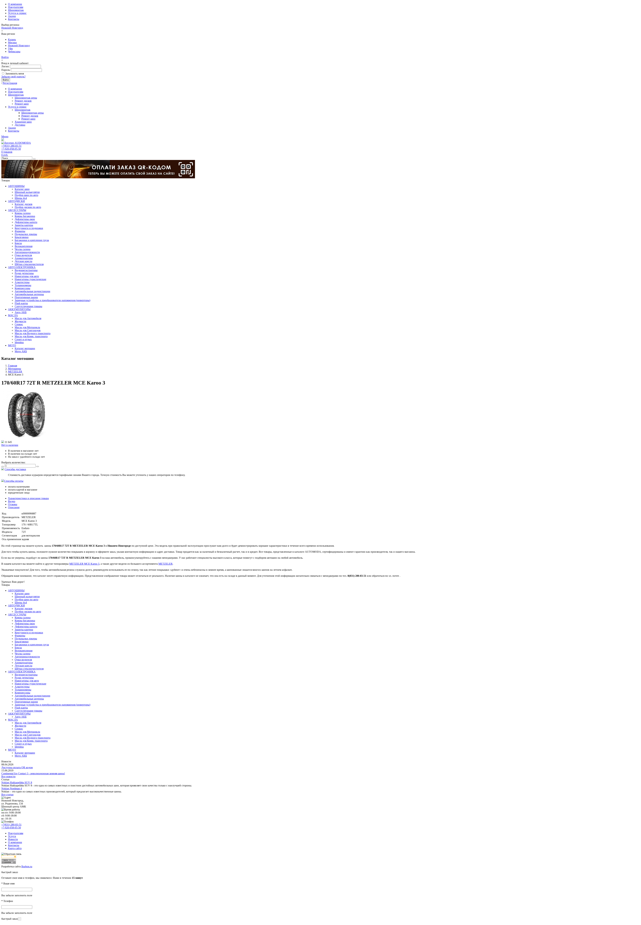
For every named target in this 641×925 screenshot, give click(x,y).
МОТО (12, 345)
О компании (15, 4)
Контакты (13, 19)
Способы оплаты (13, 481)
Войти (5, 57)
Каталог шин (22, 189)
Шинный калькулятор (27, 192)
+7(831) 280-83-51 (11, 145)
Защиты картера (24, 225)
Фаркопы (20, 231)
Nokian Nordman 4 (11, 788)
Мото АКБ (21, 351)
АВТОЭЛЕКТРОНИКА (22, 267)
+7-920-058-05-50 (11, 148)
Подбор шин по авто (26, 195)
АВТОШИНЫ (16, 186)
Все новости (8, 776)
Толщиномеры (23, 285)
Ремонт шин (22, 103)
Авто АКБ (21, 312)
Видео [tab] (11, 501)
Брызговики (22, 237)
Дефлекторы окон (25, 219)
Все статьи (7, 794)
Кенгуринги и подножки (29, 228)
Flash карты (21, 303)
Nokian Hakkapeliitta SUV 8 (16, 782)
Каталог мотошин (25, 348)
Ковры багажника (25, 216)
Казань (12, 39)
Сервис (19, 324)
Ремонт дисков (23, 100)
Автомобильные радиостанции (32, 291)
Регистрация (10, 83)
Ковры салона (23, 213)
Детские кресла (23, 261)
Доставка (20, 124)
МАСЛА (13, 315)
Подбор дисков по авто (28, 207)
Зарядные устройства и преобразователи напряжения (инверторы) (52, 300)
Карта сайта (15, 848)
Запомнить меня (14, 73)
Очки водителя (23, 255)
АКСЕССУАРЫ (17, 210)
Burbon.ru (26, 866)
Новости (13, 839)
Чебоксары (14, 51)
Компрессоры (22, 288)
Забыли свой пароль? (13, 76)
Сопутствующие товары (28, 306)
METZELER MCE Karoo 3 (84, 563)
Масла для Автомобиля (28, 318)
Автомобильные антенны (29, 294)
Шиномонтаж (16, 10)
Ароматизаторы (24, 258)
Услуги (12, 836)
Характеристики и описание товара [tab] (28, 498)
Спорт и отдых (23, 339)
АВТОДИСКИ (16, 201)
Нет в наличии (9, 445)
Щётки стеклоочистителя (29, 264)
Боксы (18, 243)
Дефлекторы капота (26, 222)
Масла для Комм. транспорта (31, 336)
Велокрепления (23, 246)
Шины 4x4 (21, 198)
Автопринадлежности (27, 252)
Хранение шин (23, 121)
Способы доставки (15, 469)
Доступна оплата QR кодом (17, 767)
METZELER (165, 563)
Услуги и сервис (17, 13)
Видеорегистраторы (26, 270)
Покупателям (15, 7)
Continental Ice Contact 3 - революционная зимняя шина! (33, 773)
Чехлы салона (22, 249)
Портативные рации (26, 297)
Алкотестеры (22, 282)
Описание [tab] (14, 507)
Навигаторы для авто (27, 276)
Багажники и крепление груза (32, 240)
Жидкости (20, 321)
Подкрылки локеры (26, 234)
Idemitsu (19, 342)
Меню (4, 136)
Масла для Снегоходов (28, 330)
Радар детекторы (24, 273)
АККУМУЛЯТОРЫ (19, 309)
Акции (12, 16)
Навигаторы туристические (30, 279)
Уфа (10, 48)
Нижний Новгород (12, 27)
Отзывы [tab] (12, 504)
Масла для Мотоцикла (27, 327)
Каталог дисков (23, 204)
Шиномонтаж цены (26, 97)
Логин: (5, 66)
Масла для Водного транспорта (32, 333)
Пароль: (5, 69)
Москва (12, 42)
